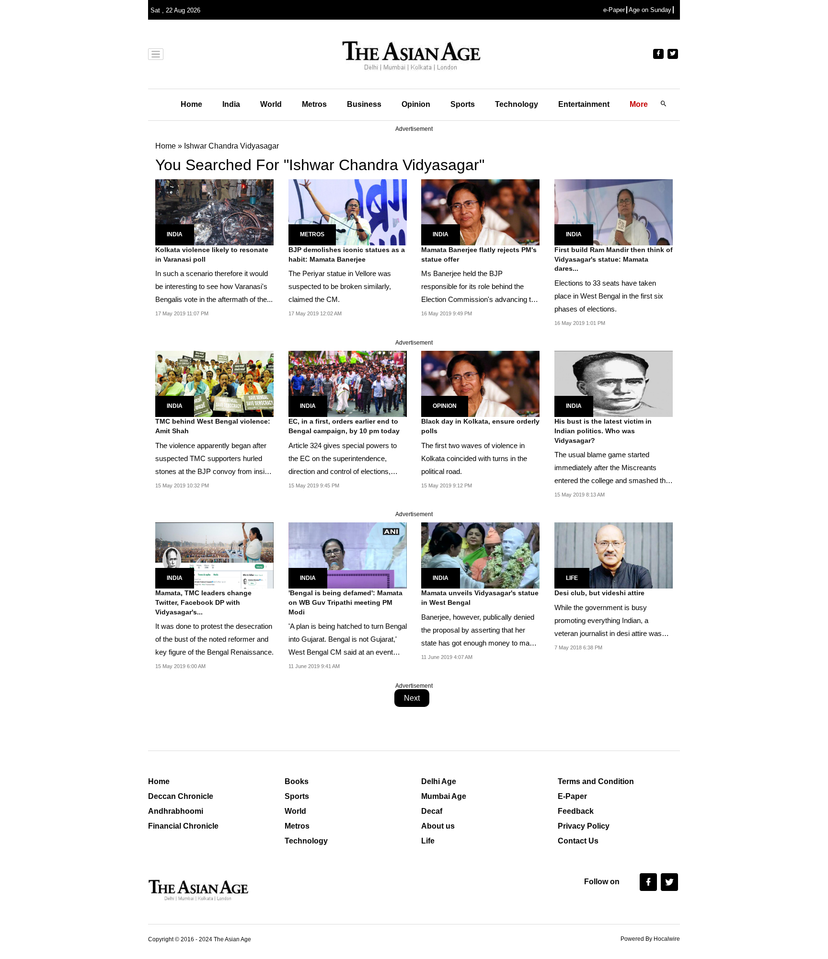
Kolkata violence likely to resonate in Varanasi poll (211, 254)
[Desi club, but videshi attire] (613, 555)
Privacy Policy (584, 826)
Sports (462, 104)
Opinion (416, 104)
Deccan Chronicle (180, 796)
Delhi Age (438, 781)
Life (572, 578)
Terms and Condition (596, 781)
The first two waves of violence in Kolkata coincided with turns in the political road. (474, 458)
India (231, 104)
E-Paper (572, 796)
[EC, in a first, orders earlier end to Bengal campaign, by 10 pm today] (347, 383)
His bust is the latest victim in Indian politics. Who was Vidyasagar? (603, 430)
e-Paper (614, 9)
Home (191, 104)
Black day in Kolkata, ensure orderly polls (480, 426)
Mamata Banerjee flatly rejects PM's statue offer (479, 254)
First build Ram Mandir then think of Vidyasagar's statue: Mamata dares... (613, 259)
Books (297, 781)
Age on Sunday (650, 9)
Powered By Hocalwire (650, 939)
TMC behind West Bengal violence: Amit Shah (212, 426)
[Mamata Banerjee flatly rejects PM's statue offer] (480, 212)
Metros (314, 104)
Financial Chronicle (183, 826)
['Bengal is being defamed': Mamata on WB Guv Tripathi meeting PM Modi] (347, 555)
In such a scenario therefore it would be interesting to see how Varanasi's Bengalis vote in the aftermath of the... (214, 286)
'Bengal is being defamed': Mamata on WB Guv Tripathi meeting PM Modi (345, 602)
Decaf (431, 811)
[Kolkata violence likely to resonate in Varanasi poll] (214, 212)
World (271, 104)
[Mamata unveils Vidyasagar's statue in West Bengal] (480, 555)
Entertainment (584, 104)
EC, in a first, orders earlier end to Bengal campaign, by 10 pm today (344, 426)
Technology (516, 104)
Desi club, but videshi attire (599, 593)
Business (364, 104)
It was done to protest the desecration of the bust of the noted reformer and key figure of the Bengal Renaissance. (214, 639)
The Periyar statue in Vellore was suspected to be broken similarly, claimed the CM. (339, 286)
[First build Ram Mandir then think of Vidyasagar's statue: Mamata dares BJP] (613, 212)
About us (438, 826)
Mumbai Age (443, 796)
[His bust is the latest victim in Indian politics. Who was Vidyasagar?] (613, 383)
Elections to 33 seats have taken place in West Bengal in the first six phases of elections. (608, 296)
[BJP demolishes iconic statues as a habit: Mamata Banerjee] (347, 212)
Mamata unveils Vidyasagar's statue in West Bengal (480, 597)
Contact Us (578, 841)
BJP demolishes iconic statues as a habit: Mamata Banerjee (346, 254)
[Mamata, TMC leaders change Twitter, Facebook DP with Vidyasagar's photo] (214, 555)
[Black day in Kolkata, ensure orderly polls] (480, 383)
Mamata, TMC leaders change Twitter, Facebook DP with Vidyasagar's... (203, 602)
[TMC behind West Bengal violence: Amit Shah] (214, 383)
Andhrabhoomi (175, 811)
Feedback (576, 811)
